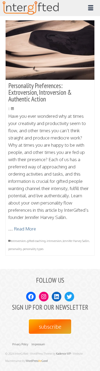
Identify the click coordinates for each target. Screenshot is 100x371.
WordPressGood (37, 360)
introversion (54, 241)
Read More (25, 229)
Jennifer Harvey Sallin (76, 241)
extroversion (18, 241)
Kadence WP (63, 353)
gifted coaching (36, 241)
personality (15, 249)
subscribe (50, 326)
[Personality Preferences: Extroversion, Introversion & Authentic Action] (50, 50)
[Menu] (90, 8)
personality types (33, 249)
